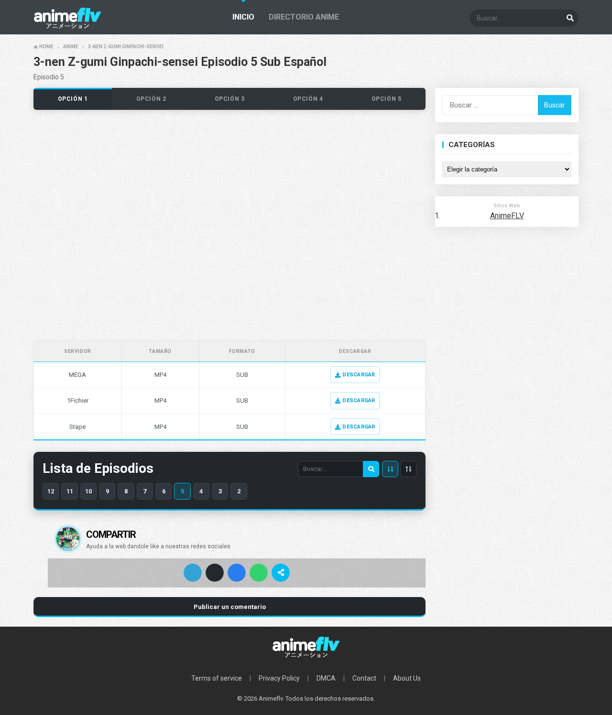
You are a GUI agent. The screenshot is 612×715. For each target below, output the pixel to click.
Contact (364, 678)
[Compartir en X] (215, 573)
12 (50, 491)
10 (88, 491)
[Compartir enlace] (281, 573)
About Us (407, 678)
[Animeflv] (67, 26)
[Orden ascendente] (408, 469)
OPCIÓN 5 (387, 99)
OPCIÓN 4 (308, 99)
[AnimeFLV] (306, 647)
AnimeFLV (507, 215)
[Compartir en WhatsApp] (259, 573)
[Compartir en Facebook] (237, 573)
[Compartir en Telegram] (193, 573)
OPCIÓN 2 (151, 99)
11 (69, 491)
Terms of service (216, 678)
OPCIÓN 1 (73, 99)
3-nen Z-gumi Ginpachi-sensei (126, 46)
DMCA (326, 678)
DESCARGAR (358, 375)
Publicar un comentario (230, 606)
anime (70, 46)
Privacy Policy (279, 678)
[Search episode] (371, 469)
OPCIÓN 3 (230, 99)
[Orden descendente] (390, 469)
